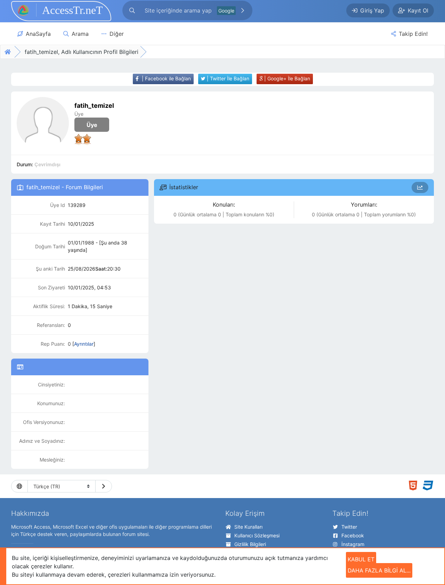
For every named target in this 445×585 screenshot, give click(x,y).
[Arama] (132, 10)
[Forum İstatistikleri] (420, 187)
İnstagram (352, 544)
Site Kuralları (248, 527)
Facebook (352, 535)
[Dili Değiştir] (103, 486)
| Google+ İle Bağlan (286, 78)
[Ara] (243, 10)
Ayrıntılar (84, 344)
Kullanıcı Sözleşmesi (257, 535)
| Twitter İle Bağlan (227, 78)
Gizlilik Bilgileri (250, 544)
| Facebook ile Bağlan (165, 78)
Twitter (349, 527)
